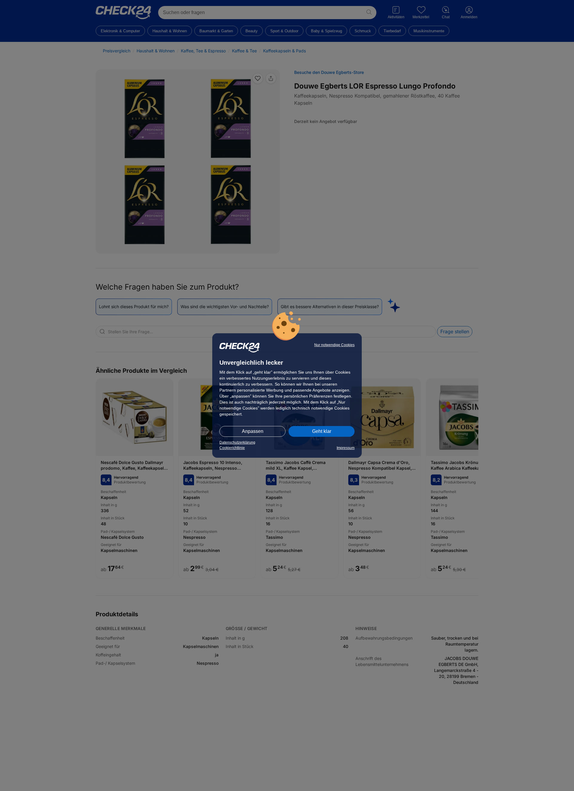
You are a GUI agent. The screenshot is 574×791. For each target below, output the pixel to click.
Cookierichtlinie (232, 448)
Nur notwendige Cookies (334, 345)
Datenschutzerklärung (237, 442)
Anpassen (252, 431)
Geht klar (321, 431)
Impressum (346, 448)
